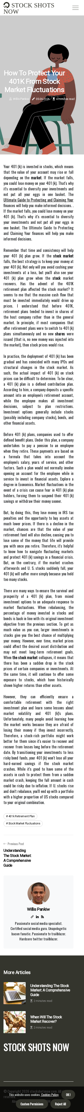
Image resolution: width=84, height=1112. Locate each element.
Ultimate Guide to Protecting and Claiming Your (39, 200)
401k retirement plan (21, 816)
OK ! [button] (68, 1094)
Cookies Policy (49, 1094)
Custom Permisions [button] (32, 1104)
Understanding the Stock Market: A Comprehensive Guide (50, 990)
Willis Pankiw (21, 99)
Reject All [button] (60, 1104)
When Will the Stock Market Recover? (46, 1019)
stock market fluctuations (24, 823)
